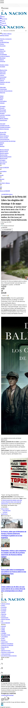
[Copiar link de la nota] (2, 291)
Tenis (1, 99)
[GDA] (5, 700)
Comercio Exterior (5, 56)
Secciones (4, 19)
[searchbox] (13, 31)
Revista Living (3, 155)
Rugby (1, 98)
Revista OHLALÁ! (4, 150)
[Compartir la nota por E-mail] (5, 293)
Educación (3, 73)
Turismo (2, 108)
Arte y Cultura (5, 509)
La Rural (5, 512)
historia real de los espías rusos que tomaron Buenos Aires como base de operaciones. (11, 501)
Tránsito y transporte (5, 39)
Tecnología (3, 110)
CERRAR (2, 1)
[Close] (2, 593)
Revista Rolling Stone (5, 156)
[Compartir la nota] (2, 289)
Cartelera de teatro (5, 127)
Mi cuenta (4, 25)
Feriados (2, 113)
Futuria (2, 49)
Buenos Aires (3, 70)
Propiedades (3, 54)
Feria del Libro (7, 510)
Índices (2, 59)
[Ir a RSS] (2, 673)
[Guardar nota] (4, 286)
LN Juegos (2, 106)
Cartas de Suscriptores (6, 91)
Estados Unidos (4, 65)
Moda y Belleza (4, 118)
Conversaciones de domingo (8, 141)
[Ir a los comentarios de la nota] (5, 286)
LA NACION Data (4, 42)
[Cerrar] (24, 28)
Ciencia (2, 80)
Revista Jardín (3, 158)
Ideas (1, 144)
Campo (2, 53)
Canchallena (3, 101)
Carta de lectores (4, 139)
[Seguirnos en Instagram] (2, 668)
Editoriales (3, 87)
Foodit (3, 21)
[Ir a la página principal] (14, 14)
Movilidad (2, 58)
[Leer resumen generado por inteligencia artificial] (2, 286)
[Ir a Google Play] (5, 678)
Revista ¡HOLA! (4, 151)
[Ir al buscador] (2, 10)
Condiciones (4, 695)
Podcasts (2, 117)
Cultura (2, 75)
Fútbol (1, 96)
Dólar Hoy (2, 51)
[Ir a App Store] (5, 681)
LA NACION (4, 194)
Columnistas (3, 89)
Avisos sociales (4, 137)
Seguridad (3, 72)
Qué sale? (2, 124)
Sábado (2, 143)
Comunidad (3, 77)
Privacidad (10, 695)
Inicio (3, 16)
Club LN (4, 23)
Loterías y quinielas (5, 115)
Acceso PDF (3, 132)
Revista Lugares (4, 153)
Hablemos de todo (5, 82)
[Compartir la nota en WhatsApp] (4, 289)
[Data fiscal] (2, 705)
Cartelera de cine (4, 125)
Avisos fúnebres (4, 136)
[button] (14, 109)
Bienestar (2, 79)
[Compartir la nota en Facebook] (2, 293)
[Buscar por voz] (25, 30)
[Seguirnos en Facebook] (2, 659)
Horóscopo (3, 111)
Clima (1, 40)
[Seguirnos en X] (2, 664)
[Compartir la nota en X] (4, 293)
